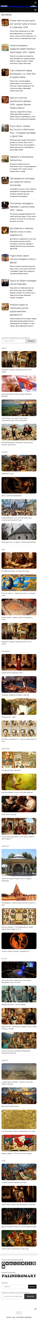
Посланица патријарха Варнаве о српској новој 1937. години (22, 206)
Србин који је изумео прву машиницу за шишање (19, 1204)
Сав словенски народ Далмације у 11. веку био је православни (23, 73)
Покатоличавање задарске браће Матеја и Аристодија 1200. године (22, 48)
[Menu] (35, 2)
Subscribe (30, 1296)
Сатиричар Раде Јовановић (11, 770)
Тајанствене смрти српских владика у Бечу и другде (23, 259)
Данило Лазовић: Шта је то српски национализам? (19, 1227)
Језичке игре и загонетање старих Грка (15, 1249)
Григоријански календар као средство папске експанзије (22, 181)
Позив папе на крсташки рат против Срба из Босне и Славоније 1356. (23, 23)
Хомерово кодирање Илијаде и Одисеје (15, 695)
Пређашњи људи (7, 473)
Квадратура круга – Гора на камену (14, 1004)
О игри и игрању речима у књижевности (15, 951)
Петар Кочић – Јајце (9, 717)
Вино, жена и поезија (9, 814)
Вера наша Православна (10, 1106)
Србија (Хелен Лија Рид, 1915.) (12, 673)
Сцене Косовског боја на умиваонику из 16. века (18, 1131)
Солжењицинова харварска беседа (14, 1182)
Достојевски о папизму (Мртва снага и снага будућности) (21, 231)
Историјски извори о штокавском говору (15, 571)
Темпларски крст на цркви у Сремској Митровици (19, 542)
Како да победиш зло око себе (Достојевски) (17, 792)
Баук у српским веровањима (11, 495)
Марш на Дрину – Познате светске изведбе (17, 1153)
